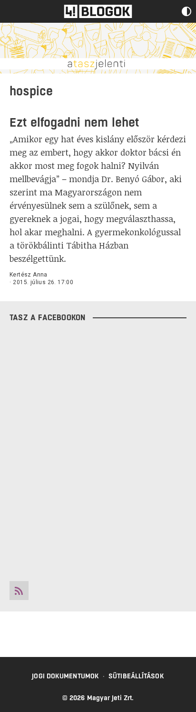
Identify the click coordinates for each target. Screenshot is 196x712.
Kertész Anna (29, 274)
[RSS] (19, 590)
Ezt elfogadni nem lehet (74, 122)
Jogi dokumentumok (65, 676)
